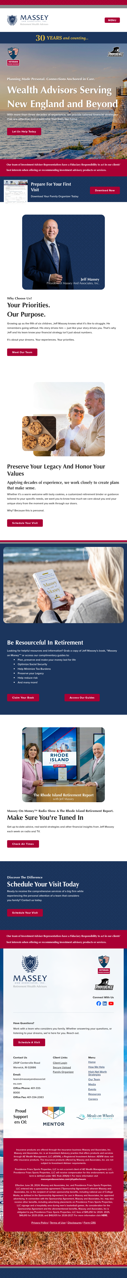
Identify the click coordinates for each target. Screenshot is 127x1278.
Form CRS (90, 1223)
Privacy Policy (40, 1223)
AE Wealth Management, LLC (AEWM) (41, 1156)
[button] (24, 131)
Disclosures (75, 1223)
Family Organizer (63, 1072)
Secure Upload (62, 1067)
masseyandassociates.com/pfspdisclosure (63, 1179)
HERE (104, 1215)
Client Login (60, 1063)
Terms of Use (58, 1223)
